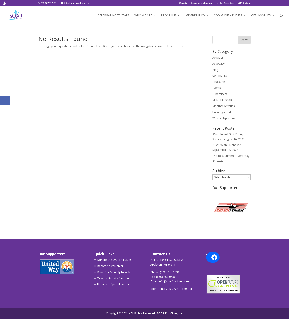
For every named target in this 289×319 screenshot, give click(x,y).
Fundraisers (219, 94)
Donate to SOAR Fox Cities (114, 260)
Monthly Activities (223, 106)
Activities (218, 57)
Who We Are (143, 15)
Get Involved (261, 15)
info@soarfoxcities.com (174, 281)
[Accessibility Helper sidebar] (4, 4)
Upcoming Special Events (113, 284)
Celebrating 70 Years (113, 15)
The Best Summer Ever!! (227, 156)
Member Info (195, 15)
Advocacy (218, 63)
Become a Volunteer (110, 266)
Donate (183, 3)
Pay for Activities (225, 3)
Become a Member (201, 3)
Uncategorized (221, 112)
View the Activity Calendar (113, 278)
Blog (215, 70)
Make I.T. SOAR (222, 100)
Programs (168, 15)
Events (216, 88)
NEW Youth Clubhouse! (227, 145)
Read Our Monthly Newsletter (116, 272)
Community (219, 75)
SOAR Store (244, 3)
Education (218, 82)
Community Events (228, 15)
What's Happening (223, 118)
